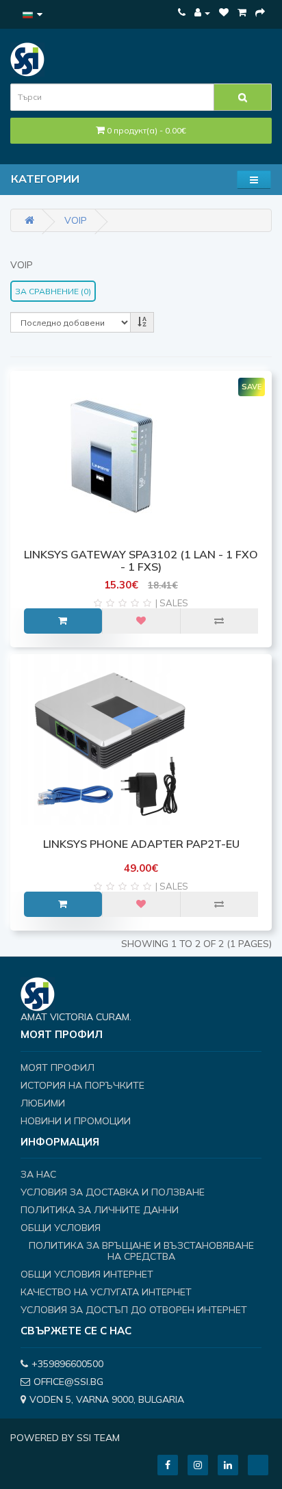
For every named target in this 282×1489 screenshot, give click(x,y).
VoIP (75, 220)
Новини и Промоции (76, 1121)
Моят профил (57, 1067)
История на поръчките (82, 1085)
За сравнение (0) (53, 291)
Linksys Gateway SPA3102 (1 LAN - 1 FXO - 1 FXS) (141, 560)
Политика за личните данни (100, 1210)
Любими (43, 1103)
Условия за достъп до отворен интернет (134, 1310)
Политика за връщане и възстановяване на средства (141, 1251)
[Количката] (242, 12)
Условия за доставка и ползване (113, 1192)
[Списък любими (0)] (224, 12)
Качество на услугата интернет (106, 1292)
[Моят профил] (202, 12)
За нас (38, 1174)
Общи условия (61, 1227)
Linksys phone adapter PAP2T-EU (141, 844)
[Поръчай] (260, 12)
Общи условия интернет (87, 1274)
